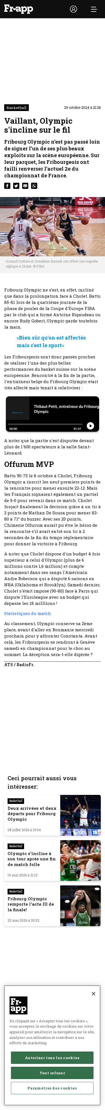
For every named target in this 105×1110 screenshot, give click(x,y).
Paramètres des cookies (52, 1088)
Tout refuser (52, 1072)
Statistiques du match (28, 613)
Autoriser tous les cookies (52, 1057)
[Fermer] (93, 993)
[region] (52, 1045)
